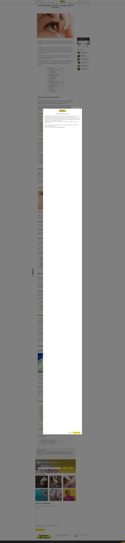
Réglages (70, 432)
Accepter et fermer (76, 432)
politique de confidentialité (60, 127)
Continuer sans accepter (75, 107)
